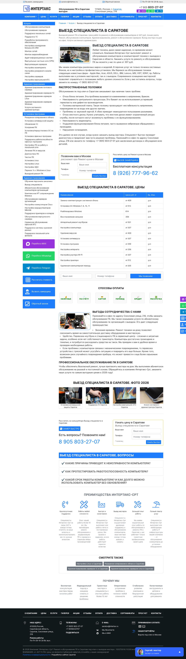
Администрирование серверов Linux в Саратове (132, 569)
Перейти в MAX (38, 244)
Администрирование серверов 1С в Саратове (88, 569)
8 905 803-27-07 (79, 442)
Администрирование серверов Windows (38, 103)
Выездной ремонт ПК (34, 173)
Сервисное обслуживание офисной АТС (36, 223)
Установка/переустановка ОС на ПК (39, 132)
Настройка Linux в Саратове (89, 564)
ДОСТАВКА (111, 17)
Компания (30, 17)
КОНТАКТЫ (156, 17)
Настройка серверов (34, 76)
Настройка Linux (32, 164)
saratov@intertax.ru (110, 626)
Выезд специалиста (33, 184)
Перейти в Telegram (40, 268)
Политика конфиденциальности (36, 655)
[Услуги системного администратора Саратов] (151, 395)
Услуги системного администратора (33, 108)
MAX (143, 11)
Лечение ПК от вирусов (35, 150)
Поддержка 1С (31, 37)
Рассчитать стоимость (41, 280)
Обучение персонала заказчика (38, 181)
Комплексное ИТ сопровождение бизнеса (39, 194)
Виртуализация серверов (36, 64)
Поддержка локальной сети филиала (37, 234)
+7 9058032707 (73, 629)
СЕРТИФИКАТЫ (127, 17)
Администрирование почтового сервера (38, 88)
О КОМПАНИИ (31, 613)
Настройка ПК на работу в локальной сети (36, 146)
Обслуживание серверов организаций (36, 200)
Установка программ (34, 114)
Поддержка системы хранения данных (38, 229)
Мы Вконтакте (108, 630)
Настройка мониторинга (35, 67)
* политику (65, 175)
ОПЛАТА (98, 17)
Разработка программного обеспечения (36, 41)
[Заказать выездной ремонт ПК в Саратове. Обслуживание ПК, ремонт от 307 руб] (39, 9)
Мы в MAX (106, 633)
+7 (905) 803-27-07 (74, 626)
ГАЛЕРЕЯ (65, 17)
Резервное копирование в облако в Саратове (124, 564)
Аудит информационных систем (38, 58)
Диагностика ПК (32, 154)
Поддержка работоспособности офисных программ (39, 140)
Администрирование (34, 84)
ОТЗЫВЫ (87, 17)
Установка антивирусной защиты (39, 121)
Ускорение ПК (31, 127)
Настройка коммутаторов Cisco (38, 204)
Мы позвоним (145, 276)
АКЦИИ (76, 17)
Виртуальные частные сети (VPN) (39, 61)
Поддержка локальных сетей (37, 33)
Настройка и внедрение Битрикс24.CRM (35, 46)
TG (160, 11)
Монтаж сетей (31, 51)
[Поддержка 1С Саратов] (97, 395)
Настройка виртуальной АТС (37, 80)
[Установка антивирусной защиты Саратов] (70, 395)
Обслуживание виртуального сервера (37, 218)
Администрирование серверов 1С (39, 93)
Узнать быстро (99, 176)
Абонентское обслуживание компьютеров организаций (37, 189)
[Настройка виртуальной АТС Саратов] (124, 395)
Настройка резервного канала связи (38, 72)
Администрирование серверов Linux (38, 97)
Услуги (27, 23)
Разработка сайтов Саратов (64, 655)
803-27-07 (151, 7)
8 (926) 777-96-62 (135, 173)
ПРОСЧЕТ (142, 17)
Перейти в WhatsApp (41, 256)
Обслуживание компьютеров (37, 27)
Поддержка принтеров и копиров (39, 213)
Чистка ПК (29, 157)
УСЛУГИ (53, 17)
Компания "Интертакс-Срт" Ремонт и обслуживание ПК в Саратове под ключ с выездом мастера (72, 649)
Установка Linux (32, 160)
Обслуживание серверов (36, 30)
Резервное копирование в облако (39, 117)
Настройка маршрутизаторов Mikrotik (37, 209)
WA (152, 11)
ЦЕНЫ (43, 17)
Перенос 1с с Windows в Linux (38, 170)
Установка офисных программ (38, 136)
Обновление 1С (31, 124)
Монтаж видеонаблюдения (36, 54)
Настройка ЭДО (32, 167)
